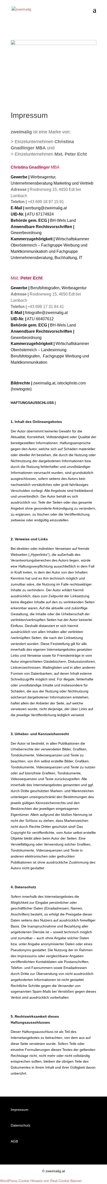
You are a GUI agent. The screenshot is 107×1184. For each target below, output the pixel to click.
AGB (14, 1141)
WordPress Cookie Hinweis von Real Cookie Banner (41, 1181)
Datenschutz (20, 1125)
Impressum (19, 1110)
